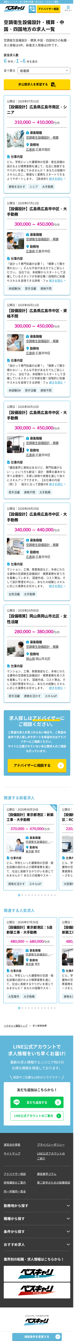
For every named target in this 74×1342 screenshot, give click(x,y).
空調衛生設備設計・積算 (42, 137)
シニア (34, 186)
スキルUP (51, 696)
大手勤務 (47, 186)
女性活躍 (14, 594)
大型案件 (13, 996)
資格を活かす (17, 186)
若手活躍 (30, 288)
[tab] (19, 895)
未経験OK (15, 288)
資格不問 (46, 288)
